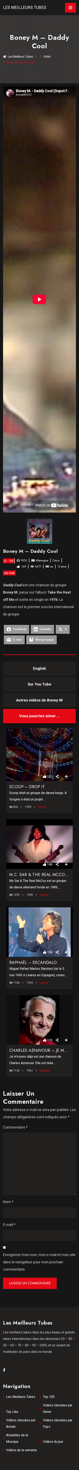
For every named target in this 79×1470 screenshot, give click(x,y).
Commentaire (15, 1127)
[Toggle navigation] (70, 8)
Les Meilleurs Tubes (24, 7)
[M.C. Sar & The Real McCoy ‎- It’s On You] (39, 844)
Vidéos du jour (53, 1442)
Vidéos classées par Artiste (20, 1423)
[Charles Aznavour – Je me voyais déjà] (39, 1020)
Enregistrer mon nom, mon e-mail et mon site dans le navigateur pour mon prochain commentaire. (39, 1262)
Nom (8, 1202)
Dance (42, 807)
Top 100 (48, 1397)
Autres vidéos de (39, 700)
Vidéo (47, 56)
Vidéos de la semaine (21, 1450)
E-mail (9, 1225)
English (39, 668)
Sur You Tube (39, 684)
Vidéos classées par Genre (57, 1408)
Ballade (44, 1070)
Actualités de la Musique (17, 1438)
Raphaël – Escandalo (33, 963)
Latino (44, 982)
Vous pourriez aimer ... (39, 716)
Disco (56, 560)
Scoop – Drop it (27, 787)
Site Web (9, 573)
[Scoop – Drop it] (39, 755)
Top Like (12, 1412)
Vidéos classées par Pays (57, 1423)
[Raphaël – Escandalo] (39, 932)
